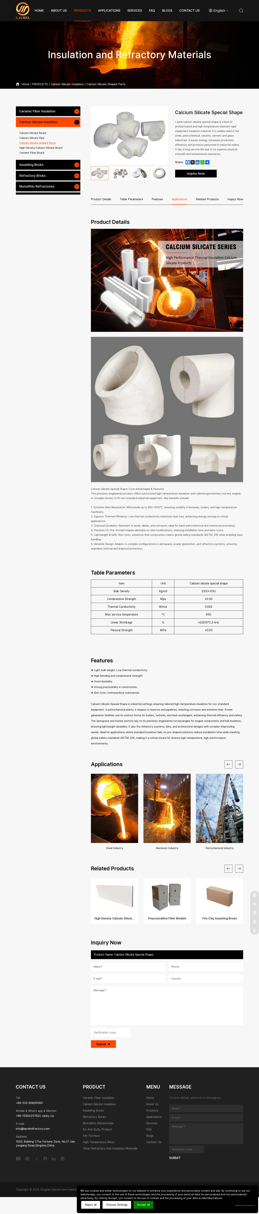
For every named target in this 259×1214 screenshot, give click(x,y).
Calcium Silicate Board (32, 133)
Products (152, 1111)
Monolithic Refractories (36, 186)
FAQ (149, 1129)
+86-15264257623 (28, 1116)
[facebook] (45, 1159)
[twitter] (36, 1158)
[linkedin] (54, 1159)
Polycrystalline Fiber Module (167, 918)
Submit (101, 1044)
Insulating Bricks (31, 164)
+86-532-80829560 (29, 1103)
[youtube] (18, 1158)
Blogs (149, 1136)
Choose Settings (117, 1205)
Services (152, 1123)
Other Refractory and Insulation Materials (110, 1148)
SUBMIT (175, 1158)
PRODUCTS (40, 84)
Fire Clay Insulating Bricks (219, 918)
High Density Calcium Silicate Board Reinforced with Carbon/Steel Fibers (114, 918)
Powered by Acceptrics (245, 1205)
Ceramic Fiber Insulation (37, 111)
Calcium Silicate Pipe (31, 138)
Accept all (143, 1205)
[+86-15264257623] (254, 895)
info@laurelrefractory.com (33, 1129)
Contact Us (153, 1142)
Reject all (91, 1205)
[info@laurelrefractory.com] (254, 912)
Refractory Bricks (32, 175)
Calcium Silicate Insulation (67, 84)
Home (25, 84)
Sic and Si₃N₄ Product (97, 1129)
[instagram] (27, 1158)
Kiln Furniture (91, 1136)
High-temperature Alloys (99, 1142)
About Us (152, 1104)
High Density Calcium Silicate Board (40, 148)
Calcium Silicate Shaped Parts (106, 84)
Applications (154, 1117)
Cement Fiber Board (31, 153)
